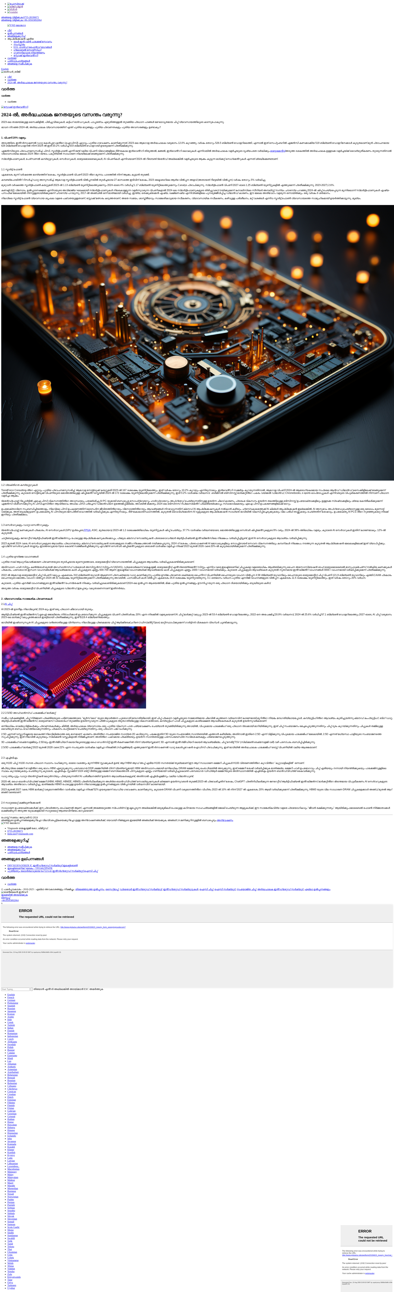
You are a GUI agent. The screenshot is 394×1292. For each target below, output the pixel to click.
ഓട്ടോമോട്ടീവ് (277, 151)
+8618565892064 (10, 900)
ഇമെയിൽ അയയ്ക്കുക (14, 895)
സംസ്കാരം (19, 44)
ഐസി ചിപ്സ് (206, 889)
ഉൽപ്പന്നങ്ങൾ (15, 33)
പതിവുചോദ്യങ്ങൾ (18, 61)
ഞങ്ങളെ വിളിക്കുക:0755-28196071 (20, 17)
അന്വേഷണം (225, 820)
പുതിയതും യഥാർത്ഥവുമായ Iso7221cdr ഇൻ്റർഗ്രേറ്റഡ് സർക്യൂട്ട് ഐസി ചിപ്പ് (52, 871)
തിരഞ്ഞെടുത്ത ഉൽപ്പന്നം (89, 889)
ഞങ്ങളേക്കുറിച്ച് (16, 36)
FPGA (87, 530)
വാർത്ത (11, 58)
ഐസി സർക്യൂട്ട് (224, 889)
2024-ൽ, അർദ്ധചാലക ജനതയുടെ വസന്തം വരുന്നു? (37, 82)
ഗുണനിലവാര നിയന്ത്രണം (29, 52)
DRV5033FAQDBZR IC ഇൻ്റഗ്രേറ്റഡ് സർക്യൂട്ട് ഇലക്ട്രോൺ (42, 865)
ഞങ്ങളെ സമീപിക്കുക (19, 63)
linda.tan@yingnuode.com (20, 833)
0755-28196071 (15, 831)
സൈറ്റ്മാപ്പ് (112, 889)
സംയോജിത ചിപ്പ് (246, 889)
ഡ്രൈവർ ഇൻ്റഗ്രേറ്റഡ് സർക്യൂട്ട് (141, 889)
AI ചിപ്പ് (8, 604)
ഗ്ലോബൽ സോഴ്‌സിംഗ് (27, 50)
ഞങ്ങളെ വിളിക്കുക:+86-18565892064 (21, 20)
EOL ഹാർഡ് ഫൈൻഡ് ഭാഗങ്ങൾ (33, 47)
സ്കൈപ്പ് (5, 897)
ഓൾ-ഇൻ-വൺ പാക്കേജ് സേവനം (33, 41)
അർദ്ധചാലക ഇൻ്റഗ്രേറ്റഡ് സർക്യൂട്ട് (280, 889)
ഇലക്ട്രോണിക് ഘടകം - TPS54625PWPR (29, 868)
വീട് (9, 30)
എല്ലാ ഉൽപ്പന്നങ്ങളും (317, 889)
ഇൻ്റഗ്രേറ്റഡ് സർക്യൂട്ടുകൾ (180, 889)
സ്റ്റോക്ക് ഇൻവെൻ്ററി (26, 55)
